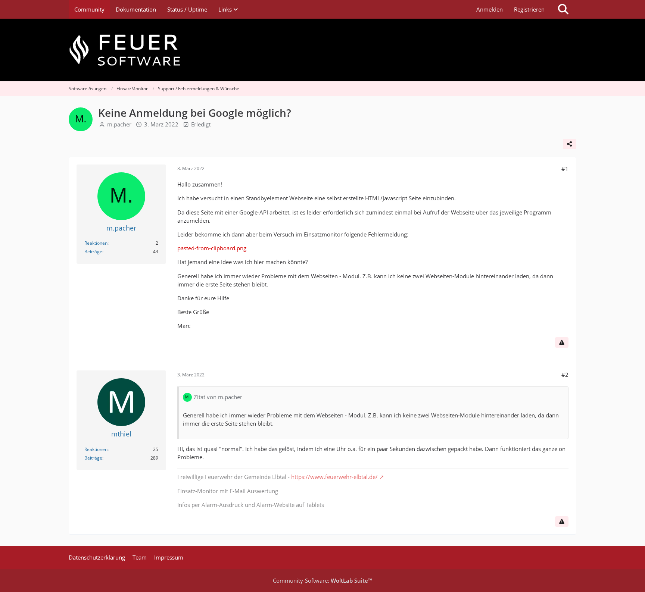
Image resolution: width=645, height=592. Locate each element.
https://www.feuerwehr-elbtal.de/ (334, 476)
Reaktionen (96, 243)
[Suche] (563, 9)
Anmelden (489, 9)
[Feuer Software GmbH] (322, 50)
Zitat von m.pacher (218, 397)
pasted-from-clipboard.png (211, 248)
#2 (564, 374)
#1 (564, 168)
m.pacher (119, 124)
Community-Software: (322, 580)
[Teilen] (569, 144)
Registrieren (529, 9)
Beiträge (93, 251)
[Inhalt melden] (561, 342)
